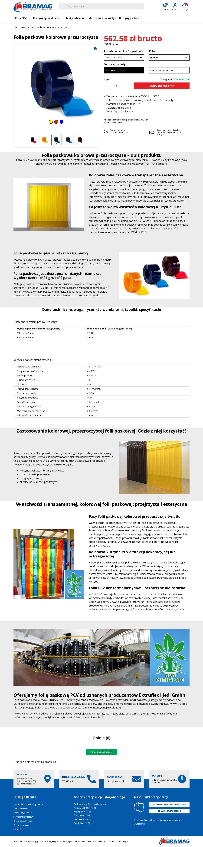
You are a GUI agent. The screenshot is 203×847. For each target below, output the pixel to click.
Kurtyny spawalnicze (46, 18)
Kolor (152, 51)
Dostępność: (175, 79)
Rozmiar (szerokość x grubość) (123, 51)
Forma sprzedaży (114, 64)
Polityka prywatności (22, 812)
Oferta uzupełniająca (22, 821)
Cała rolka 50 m (114, 70)
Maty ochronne (75, 18)
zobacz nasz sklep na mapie (170, 804)
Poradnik (17, 829)
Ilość (107, 79)
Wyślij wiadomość (171, 811)
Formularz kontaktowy (23, 816)
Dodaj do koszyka (161, 86)
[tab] (101, 738)
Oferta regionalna (21, 825)
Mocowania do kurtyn (102, 18)
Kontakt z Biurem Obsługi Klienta (28, 804)
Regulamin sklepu (21, 808)
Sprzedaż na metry (161, 70)
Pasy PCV (20, 18)
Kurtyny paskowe (130, 18)
